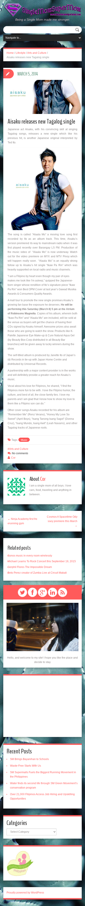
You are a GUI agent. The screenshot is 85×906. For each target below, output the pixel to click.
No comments (20, 453)
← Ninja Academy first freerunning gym (22, 521)
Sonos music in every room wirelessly (30, 555)
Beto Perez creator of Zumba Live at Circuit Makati (37, 572)
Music (24, 440)
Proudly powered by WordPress (25, 892)
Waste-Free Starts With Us (25, 765)
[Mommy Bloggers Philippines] (20, 863)
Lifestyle (21, 52)
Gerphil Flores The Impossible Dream (30, 567)
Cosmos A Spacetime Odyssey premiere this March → (62, 521)
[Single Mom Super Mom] (42, 10)
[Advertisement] (42, 706)
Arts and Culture (36, 52)
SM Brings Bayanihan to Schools (29, 759)
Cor (13, 457)
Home (10, 52)
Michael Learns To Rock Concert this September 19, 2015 (42, 561)
